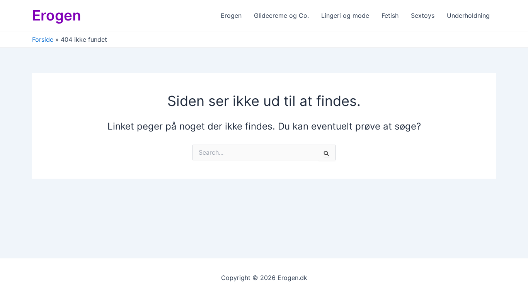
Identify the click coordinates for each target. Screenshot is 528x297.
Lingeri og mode (345, 15)
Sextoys (422, 15)
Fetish (390, 15)
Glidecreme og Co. (281, 15)
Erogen (56, 15)
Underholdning (468, 15)
